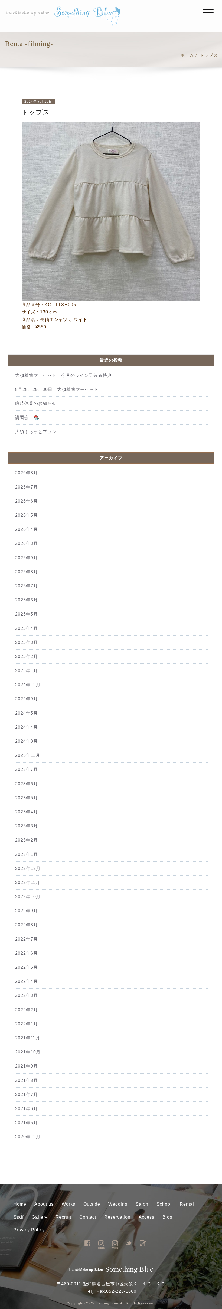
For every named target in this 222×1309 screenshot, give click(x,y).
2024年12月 (28, 684)
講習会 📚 (27, 417)
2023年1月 (26, 854)
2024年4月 (26, 727)
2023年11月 (27, 755)
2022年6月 (26, 953)
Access (146, 1217)
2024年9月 (26, 698)
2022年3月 (26, 995)
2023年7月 (26, 769)
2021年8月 (26, 1080)
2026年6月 (26, 501)
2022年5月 (26, 967)
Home (20, 1204)
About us (44, 1204)
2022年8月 (26, 924)
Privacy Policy (29, 1230)
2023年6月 (26, 783)
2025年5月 (26, 614)
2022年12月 (28, 868)
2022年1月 (26, 1024)
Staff (19, 1217)
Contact (87, 1217)
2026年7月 (26, 487)
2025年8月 (26, 572)
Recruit (63, 1217)
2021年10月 (28, 1052)
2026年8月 (26, 472)
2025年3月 (26, 642)
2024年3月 (26, 741)
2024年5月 (26, 713)
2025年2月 (26, 656)
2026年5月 (26, 515)
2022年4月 (26, 981)
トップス (209, 55)
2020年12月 (28, 1136)
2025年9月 (26, 557)
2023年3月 (26, 826)
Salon (142, 1204)
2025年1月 (26, 670)
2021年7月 (26, 1094)
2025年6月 (26, 600)
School (164, 1204)
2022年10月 (28, 896)
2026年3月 (26, 543)
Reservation (117, 1217)
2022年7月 (26, 939)
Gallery (39, 1217)
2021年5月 (26, 1122)
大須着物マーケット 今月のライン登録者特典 (63, 375)
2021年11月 (27, 1038)
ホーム (187, 55)
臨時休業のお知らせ (38, 403)
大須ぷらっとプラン (36, 431)
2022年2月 (26, 1009)
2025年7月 (26, 586)
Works (68, 1204)
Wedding (118, 1204)
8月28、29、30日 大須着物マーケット (57, 389)
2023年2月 (26, 840)
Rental (187, 1204)
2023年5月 (26, 798)
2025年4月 (26, 628)
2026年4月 (26, 529)
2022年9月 (26, 910)
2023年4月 (26, 812)
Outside (91, 1204)
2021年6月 (26, 1108)
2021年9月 (26, 1066)
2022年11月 (27, 882)
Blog (167, 1217)
